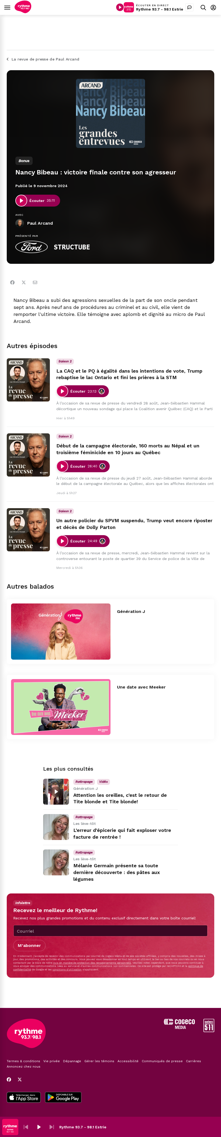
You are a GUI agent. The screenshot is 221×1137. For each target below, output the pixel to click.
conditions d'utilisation (67, 969)
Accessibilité (128, 1061)
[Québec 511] (208, 1030)
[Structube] (72, 247)
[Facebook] (12, 282)
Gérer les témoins (99, 1061)
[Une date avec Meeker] (60, 707)
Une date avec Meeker (141, 687)
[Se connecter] (213, 7)
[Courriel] (35, 282)
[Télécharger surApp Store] (24, 1098)
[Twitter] (23, 282)
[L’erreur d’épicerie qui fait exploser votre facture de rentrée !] (56, 827)
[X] (20, 1079)
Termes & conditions (23, 1061)
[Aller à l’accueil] (23, 11)
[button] (25, 1127)
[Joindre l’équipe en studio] (189, 7)
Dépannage (72, 1061)
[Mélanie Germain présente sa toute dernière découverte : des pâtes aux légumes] (56, 862)
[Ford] (31, 247)
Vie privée (51, 1061)
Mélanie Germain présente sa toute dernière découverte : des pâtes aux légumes (116, 872)
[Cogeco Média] (179, 1027)
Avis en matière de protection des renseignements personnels (92, 962)
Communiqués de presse (162, 1061)
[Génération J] (60, 631)
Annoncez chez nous (23, 1066)
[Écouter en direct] (120, 7)
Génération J (131, 611)
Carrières (193, 1061)
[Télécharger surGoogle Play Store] (63, 1098)
